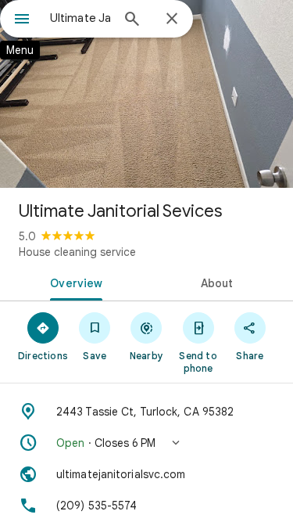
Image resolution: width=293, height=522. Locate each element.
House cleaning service (77, 252)
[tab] (73, 282)
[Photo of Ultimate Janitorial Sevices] (146, 94)
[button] (146, 443)
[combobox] (80, 18)
